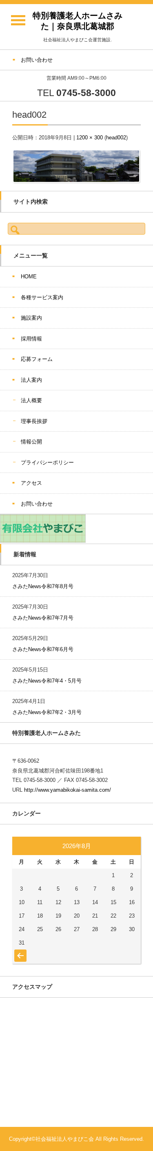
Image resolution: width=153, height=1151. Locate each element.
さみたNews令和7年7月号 (42, 618)
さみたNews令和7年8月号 (42, 586)
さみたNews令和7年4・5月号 (47, 681)
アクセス (31, 483)
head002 (116, 137)
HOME (29, 276)
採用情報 (31, 339)
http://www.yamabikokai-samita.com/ (67, 790)
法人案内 (31, 380)
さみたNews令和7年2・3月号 (47, 712)
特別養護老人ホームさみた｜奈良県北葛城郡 (77, 21)
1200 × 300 (89, 137)
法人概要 (31, 400)
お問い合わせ (37, 504)
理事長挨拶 (34, 421)
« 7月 (19, 951)
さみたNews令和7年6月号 (42, 649)
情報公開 (31, 442)
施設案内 (31, 318)
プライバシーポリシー (47, 462)
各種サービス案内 (42, 297)
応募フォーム (37, 359)
